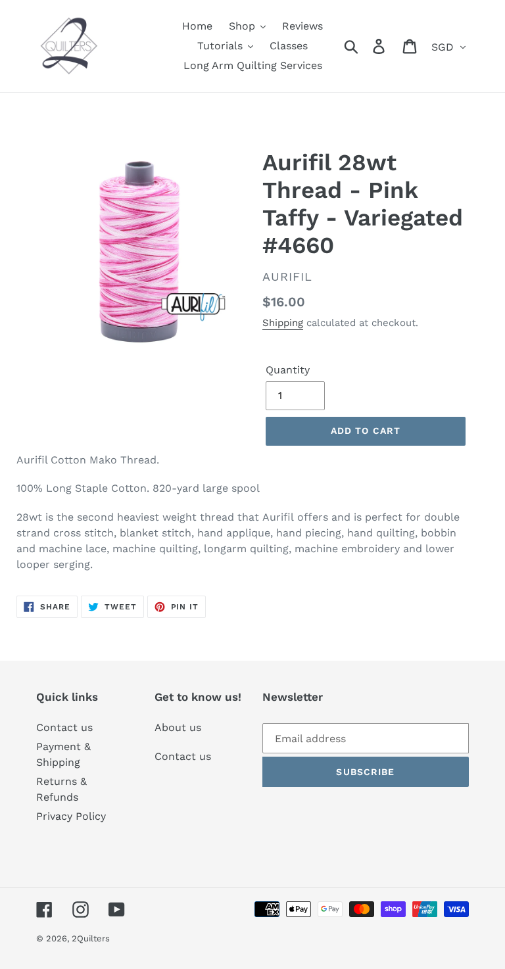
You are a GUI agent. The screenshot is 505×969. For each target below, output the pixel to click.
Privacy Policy (71, 816)
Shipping (282, 323)
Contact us (64, 727)
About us (178, 727)
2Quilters (91, 938)
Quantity (288, 370)
